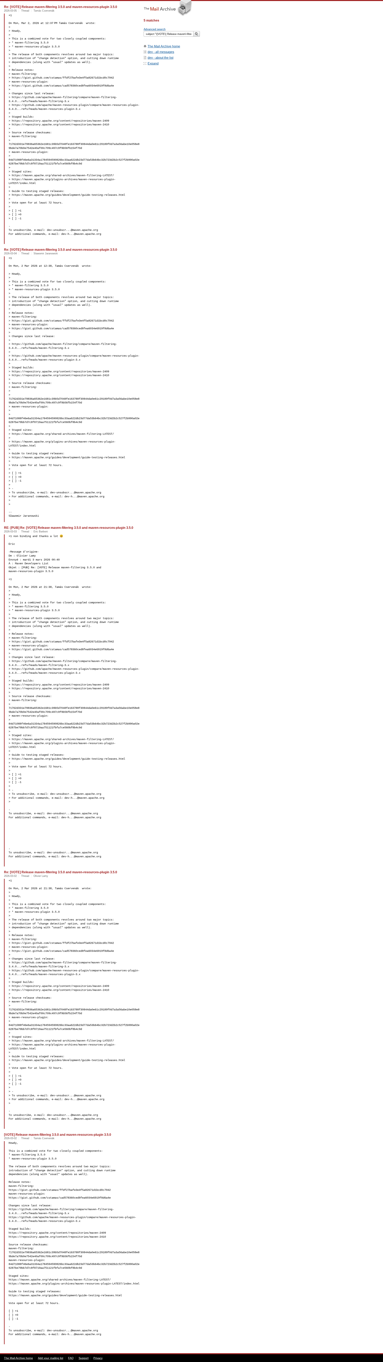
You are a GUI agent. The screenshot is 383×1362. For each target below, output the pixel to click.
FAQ (71, 1358)
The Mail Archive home (164, 46)
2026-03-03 (10, 531)
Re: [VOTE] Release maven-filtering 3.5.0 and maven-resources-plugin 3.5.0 (60, 7)
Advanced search (155, 29)
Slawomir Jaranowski (46, 253)
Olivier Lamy (41, 875)
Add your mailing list (50, 1358)
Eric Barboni (41, 531)
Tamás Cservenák (44, 10)
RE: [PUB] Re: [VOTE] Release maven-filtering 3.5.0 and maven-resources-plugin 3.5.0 (68, 527)
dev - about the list (160, 57)
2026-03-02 (10, 875)
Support (84, 1358)
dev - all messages (161, 52)
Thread (25, 10)
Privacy (98, 1358)
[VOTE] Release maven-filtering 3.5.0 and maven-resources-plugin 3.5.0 (57, 1134)
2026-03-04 (10, 253)
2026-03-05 (10, 10)
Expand (153, 63)
